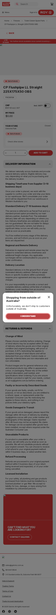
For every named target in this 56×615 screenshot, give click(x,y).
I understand (28, 316)
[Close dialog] (49, 297)
